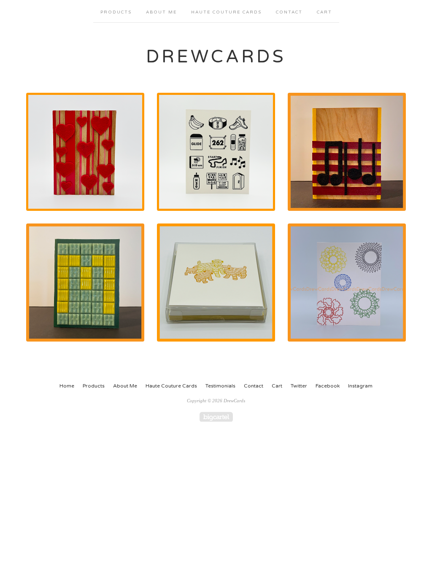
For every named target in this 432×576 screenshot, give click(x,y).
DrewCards (216, 56)
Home (66, 386)
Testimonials (220, 386)
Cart (324, 12)
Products (116, 12)
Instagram (360, 386)
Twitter (299, 386)
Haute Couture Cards (226, 12)
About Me (161, 12)
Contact (289, 12)
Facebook (328, 386)
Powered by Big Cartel (216, 417)
